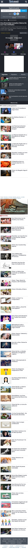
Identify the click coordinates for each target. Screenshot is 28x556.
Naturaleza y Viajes (16, 539)
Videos (5, 20)
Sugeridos (4, 74)
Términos (19, 16)
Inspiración (12, 543)
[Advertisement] (14, 64)
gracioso (18, 197)
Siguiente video (23, 33)
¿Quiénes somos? (19, 546)
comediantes (6, 198)
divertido (14, 197)
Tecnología (19, 543)
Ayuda (11, 546)
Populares (14, 74)
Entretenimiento (13, 20)
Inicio (1, 20)
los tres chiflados (13, 198)
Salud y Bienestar (7, 539)
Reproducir (18, 38)
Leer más (10, 30)
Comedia (10, 197)
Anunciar (24, 547)
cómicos (19, 198)
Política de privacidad (14, 547)
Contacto (5, 546)
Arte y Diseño (20, 541)
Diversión (6, 197)
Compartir (10, 38)
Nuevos (23, 74)
